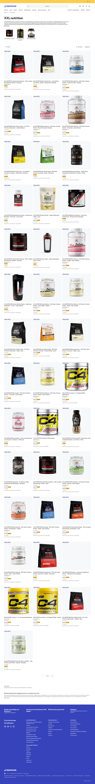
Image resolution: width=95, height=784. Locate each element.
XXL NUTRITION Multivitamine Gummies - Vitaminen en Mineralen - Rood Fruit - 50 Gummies (18, 216)
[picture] (18, 65)
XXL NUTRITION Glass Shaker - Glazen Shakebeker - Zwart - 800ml (46, 259)
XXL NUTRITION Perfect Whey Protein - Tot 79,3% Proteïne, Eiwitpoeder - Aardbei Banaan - (17, 127)
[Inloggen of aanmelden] (86, 6)
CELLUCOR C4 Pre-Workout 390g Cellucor (44, 438)
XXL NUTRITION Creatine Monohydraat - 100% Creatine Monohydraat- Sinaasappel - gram (76, 527)
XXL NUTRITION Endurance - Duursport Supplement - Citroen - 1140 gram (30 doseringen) (76, 573)
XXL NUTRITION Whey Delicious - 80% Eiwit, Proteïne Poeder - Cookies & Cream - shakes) (76, 82)
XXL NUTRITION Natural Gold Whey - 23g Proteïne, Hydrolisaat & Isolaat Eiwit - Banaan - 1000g (75, 172)
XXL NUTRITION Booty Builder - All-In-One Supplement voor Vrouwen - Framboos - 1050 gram (18, 439)
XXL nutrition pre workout (20, 39)
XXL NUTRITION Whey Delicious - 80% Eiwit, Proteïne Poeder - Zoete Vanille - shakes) (47, 304)
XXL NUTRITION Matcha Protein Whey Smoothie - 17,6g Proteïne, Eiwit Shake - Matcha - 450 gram (18, 661)
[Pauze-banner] (88, 2)
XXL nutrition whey (31, 38)
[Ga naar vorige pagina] (42, 675)
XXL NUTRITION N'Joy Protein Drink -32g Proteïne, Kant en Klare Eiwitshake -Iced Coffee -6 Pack (76, 439)
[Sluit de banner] (90, 2)
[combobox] (88, 47)
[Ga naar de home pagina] (10, 6)
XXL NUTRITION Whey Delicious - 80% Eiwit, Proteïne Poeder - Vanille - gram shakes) (76, 304)
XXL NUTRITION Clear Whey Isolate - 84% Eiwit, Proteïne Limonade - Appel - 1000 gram (45, 172)
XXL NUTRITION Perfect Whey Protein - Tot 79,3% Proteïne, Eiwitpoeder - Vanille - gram (17, 350)
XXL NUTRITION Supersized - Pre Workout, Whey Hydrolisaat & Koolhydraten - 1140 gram (16, 482)
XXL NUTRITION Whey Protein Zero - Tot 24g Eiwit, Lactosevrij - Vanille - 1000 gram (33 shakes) (46, 82)
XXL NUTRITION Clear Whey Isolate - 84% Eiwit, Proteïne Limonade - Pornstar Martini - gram (45, 350)
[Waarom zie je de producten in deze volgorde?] (76, 47)
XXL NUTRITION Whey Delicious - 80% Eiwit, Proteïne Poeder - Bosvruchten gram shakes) (47, 127)
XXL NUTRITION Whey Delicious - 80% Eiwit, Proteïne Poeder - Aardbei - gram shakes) (76, 259)
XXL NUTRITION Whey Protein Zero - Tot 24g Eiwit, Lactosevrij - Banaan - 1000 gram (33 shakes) (17, 172)
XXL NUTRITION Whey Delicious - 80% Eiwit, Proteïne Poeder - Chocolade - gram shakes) (76, 127)
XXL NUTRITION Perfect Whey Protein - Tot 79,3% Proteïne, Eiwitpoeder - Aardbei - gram (75, 618)
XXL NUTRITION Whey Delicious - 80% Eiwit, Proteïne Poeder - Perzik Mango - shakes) (18, 527)
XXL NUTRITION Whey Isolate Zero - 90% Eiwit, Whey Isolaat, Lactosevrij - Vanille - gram (76, 350)
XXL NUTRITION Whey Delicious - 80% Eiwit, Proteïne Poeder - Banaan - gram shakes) (47, 393)
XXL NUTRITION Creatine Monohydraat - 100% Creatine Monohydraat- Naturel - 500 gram (18, 82)
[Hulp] (83, 6)
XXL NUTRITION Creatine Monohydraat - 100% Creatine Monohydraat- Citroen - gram (47, 482)
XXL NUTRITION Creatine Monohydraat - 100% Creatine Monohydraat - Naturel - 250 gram (18, 259)
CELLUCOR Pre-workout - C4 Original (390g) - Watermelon (74, 393)
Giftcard (88, 10)
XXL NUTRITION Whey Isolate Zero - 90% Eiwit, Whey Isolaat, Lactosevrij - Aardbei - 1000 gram (47, 573)
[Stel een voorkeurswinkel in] (80, 6)
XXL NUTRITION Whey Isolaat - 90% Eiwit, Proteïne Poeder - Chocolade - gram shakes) (17, 393)
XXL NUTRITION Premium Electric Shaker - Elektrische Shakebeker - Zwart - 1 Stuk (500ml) (18, 304)
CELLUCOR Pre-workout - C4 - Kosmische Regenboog (18, 617)
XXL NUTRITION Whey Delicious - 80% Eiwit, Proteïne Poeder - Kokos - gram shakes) (18, 573)
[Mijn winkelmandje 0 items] (89, 6)
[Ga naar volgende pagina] (52, 675)
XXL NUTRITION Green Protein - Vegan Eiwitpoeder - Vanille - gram (46, 216)
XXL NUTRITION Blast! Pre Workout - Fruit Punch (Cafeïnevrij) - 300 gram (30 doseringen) (74, 216)
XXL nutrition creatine (9, 38)
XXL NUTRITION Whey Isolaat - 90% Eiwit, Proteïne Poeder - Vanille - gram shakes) (46, 527)
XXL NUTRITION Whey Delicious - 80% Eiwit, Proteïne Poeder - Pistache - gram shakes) (76, 482)
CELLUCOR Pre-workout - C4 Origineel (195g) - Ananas (47, 617)
